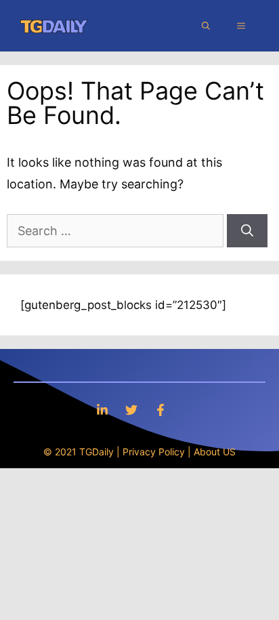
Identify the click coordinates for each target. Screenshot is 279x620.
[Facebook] (160, 409)
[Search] (247, 230)
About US (215, 451)
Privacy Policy (154, 451)
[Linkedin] (102, 409)
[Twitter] (131, 409)
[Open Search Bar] (205, 25)
